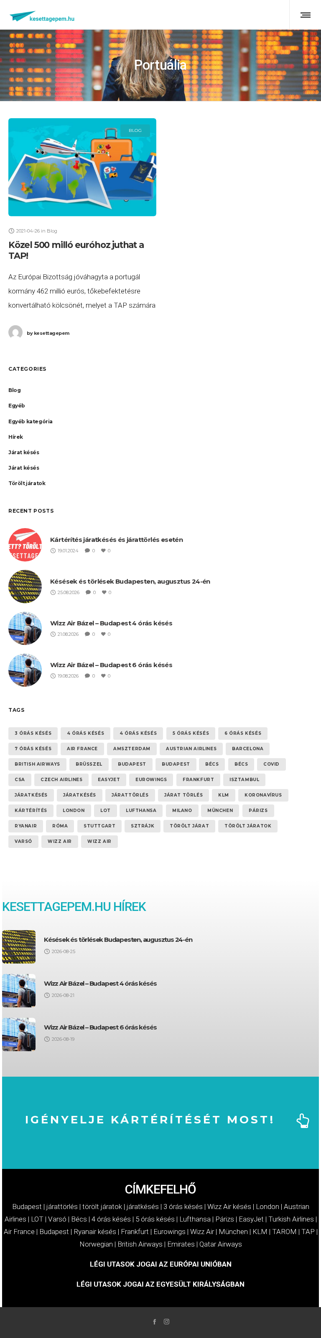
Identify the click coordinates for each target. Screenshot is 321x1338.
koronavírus (263, 795)
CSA (20, 779)
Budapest (132, 764)
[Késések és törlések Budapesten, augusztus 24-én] (19, 947)
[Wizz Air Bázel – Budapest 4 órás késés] (19, 990)
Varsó (23, 841)
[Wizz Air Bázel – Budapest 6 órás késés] (19, 1034)
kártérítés (31, 810)
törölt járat (189, 826)
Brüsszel (89, 764)
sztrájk (142, 826)
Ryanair (26, 826)
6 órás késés (242, 733)
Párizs (258, 810)
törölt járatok (247, 826)
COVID (271, 764)
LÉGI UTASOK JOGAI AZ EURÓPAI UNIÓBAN (161, 1264)
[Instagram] (166, 1321)
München (220, 810)
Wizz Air (60, 841)
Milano (182, 810)
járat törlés (183, 795)
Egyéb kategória (30, 421)
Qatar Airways (220, 1244)
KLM (223, 795)
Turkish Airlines (291, 1219)
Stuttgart (99, 826)
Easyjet (109, 779)
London (74, 810)
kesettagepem (48, 333)
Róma (60, 826)
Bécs (212, 764)
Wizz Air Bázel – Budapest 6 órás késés (111, 665)
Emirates (181, 1244)
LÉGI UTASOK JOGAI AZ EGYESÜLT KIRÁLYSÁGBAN (160, 1284)
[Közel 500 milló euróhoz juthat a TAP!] (82, 167)
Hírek (15, 437)
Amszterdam (131, 748)
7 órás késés (33, 748)
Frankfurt (198, 779)
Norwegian (96, 1244)
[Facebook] (154, 1321)
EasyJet (251, 1219)
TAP (308, 1231)
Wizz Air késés (229, 1206)
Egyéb (16, 405)
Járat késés (23, 452)
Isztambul (244, 779)
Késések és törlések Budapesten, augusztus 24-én (130, 581)
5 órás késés (191, 733)
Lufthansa (141, 810)
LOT (105, 810)
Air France (82, 748)
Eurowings (151, 779)
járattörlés (130, 795)
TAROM (284, 1231)
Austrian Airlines (191, 748)
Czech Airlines (61, 779)
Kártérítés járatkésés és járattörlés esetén (116, 540)
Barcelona (247, 748)
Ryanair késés (95, 1231)
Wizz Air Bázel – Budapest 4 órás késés (111, 623)
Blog (14, 390)
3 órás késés (33, 733)
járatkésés (31, 795)
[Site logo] (42, 14)
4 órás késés (85, 733)
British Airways (37, 764)
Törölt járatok (26, 483)
